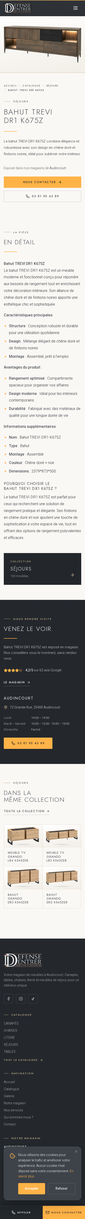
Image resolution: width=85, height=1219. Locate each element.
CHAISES (10, 1030)
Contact (10, 1124)
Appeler (24, 1212)
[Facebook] (8, 998)
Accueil (10, 85)
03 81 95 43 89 (45, 196)
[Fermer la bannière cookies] (76, 1151)
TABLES (10, 1052)
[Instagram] (21, 998)
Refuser (61, 1188)
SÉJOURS (52, 85)
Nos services (13, 1110)
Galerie (9, 1096)
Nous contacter (39, 182)
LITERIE (9, 1037)
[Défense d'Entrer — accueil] (17, 8)
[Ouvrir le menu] (75, 8)
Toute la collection (24, 811)
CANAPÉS (11, 1023)
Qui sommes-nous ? (18, 1117)
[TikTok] (33, 998)
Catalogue (31, 85)
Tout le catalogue (21, 1060)
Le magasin (14, 682)
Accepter (32, 1188)
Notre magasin (15, 1103)
